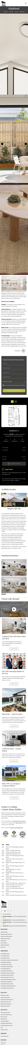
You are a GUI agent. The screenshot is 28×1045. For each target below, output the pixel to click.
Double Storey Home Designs (6, 936)
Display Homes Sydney (5, 997)
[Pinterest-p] (11, 911)
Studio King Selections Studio (7, 1025)
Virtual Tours (3, 1042)
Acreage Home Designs (5, 938)
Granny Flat (3, 947)
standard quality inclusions (19, 821)
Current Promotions (4, 1036)
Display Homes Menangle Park (7, 999)
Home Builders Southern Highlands (8, 973)
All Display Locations (5, 995)
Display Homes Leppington (6, 1004)
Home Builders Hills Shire (5, 968)
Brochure (15, 463)
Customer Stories (4, 1029)
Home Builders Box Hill (5, 958)
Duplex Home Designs (5, 945)
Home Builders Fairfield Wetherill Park (8, 986)
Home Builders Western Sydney (7, 983)
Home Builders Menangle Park (7, 971)
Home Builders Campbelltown (6, 981)
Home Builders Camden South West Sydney (9, 960)
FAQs (2, 1027)
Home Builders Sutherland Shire (7, 975)
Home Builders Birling (5, 955)
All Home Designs (4, 932)
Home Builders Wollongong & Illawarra (8, 979)
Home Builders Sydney (5, 953)
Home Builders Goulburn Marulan (7, 988)
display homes (18, 823)
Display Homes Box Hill (5, 1006)
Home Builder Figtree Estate (6, 964)
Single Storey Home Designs (6, 934)
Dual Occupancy (4, 942)
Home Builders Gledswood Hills (7, 966)
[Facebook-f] (2, 911)
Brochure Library (4, 1016)
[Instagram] (8, 911)
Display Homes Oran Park (6, 1001)
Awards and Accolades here (16, 827)
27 (12, 401)
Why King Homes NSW (5, 1012)
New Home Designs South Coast (7, 977)
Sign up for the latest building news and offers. (14, 385)
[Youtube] (5, 911)
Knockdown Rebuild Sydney (6, 1023)
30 (15, 401)
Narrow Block (3, 940)
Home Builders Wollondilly (6, 962)
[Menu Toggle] (26, 3)
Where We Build (4, 1019)
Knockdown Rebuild (5, 1021)
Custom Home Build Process (6, 1014)
